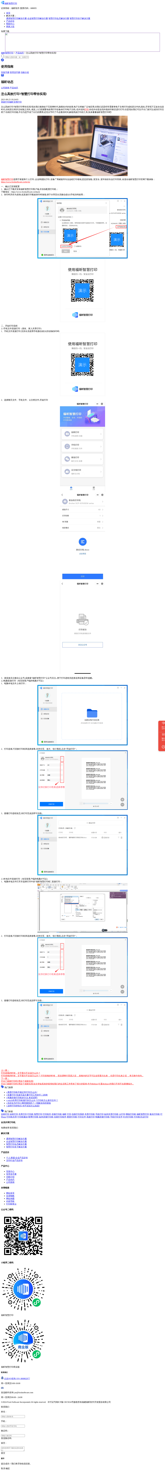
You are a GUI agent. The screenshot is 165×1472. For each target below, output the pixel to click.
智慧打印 (38, 1114)
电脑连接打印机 (102, 1117)
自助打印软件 (60, 1117)
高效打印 (5, 102)
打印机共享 (12, 1117)
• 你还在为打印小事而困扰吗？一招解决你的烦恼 (28, 1103)
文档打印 (17, 102)
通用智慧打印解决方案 (16, 18)
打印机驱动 (22, 1117)
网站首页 (10, 1193)
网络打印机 (131, 1114)
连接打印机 (57, 1114)
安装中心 (10, 1171)
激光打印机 (155, 1114)
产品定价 (10, 21)
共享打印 (23, 1114)
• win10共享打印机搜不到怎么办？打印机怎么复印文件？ (32, 1100)
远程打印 (14, 1114)
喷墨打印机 (33, 1117)
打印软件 (47, 1114)
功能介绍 (25, 72)
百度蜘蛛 (10, 1196)
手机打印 (99, 1114)
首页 (8, 13)
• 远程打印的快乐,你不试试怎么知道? (23, 1106)
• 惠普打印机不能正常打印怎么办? (21, 1092)
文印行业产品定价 (14, 1160)
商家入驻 (10, 26)
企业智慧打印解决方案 (37, 18)
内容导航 (10, 1201)
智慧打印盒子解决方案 (80, 18)
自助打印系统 (78, 1114)
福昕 (11, 102)
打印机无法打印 (141, 1117)
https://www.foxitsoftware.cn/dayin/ (15, 182)
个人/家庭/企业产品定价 (17, 1158)
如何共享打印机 (111, 1114)
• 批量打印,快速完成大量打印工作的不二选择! (27, 1095)
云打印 (122, 1114)
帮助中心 (10, 24)
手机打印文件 (116, 1117)
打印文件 (82, 1117)
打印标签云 (11, 1204)
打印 (87, 109)
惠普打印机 (72, 1117)
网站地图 (10, 1198)
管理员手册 (15, 72)
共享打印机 (90, 1114)
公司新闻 (5, 88)
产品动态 (20, 53)
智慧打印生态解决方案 (58, 18)
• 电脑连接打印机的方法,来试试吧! (22, 1098)
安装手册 (5, 72)
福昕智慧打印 (7, 53)
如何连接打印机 (46, 1117)
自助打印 (5, 1114)
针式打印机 (128, 1117)
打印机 (30, 1114)
